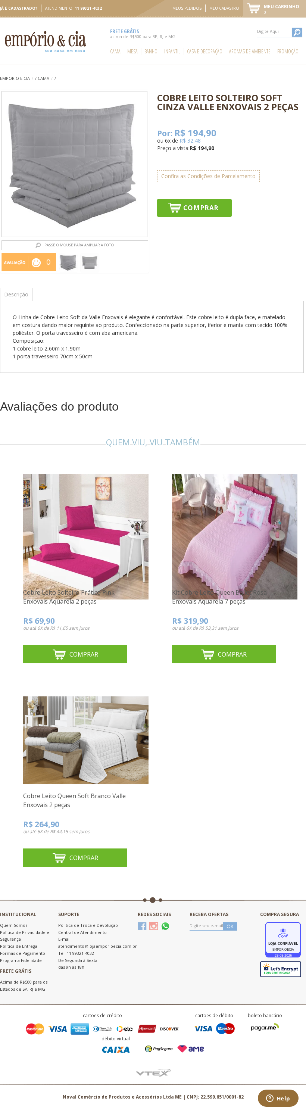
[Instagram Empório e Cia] (153, 926)
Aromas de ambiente (250, 51)
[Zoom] (68, 262)
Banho (150, 51)
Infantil (172, 51)
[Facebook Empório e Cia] (142, 926)
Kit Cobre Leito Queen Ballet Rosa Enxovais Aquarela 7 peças (219, 596)
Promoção (288, 51)
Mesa (132, 51)
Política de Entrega (18, 946)
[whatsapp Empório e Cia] (165, 926)
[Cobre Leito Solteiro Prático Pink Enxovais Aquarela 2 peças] (86, 528)
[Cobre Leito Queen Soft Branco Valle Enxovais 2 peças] (86, 732)
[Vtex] (153, 1071)
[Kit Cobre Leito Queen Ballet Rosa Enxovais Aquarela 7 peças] (234, 528)
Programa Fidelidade (21, 960)
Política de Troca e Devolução (88, 925)
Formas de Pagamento (22, 953)
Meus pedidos (187, 8)
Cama (115, 51)
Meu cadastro (224, 8)
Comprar (201, 207)
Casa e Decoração (204, 51)
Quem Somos (13, 925)
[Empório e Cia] (46, 41)
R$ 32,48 (190, 140)
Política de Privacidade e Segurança (24, 935)
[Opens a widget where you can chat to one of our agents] (278, 1099)
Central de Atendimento (82, 932)
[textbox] (279, 31)
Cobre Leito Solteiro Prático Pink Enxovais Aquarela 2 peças (69, 596)
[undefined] (74, 164)
